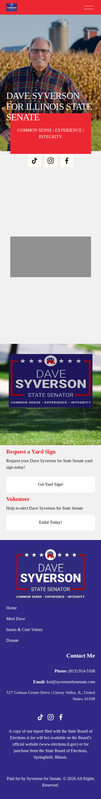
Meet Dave (15, 618)
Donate (12, 640)
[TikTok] (34, 160)
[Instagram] (50, 160)
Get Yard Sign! (50, 484)
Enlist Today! (50, 522)
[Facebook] (66, 160)
